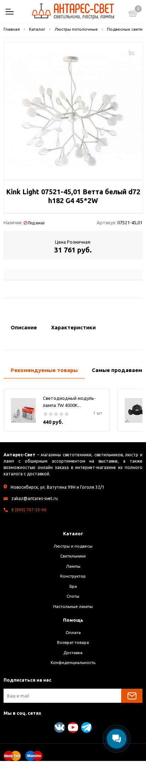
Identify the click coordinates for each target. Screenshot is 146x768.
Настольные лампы (73, 606)
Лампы (73, 566)
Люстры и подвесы (73, 546)
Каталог (73, 533)
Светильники (73, 556)
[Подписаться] (131, 696)
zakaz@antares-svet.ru (34, 498)
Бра (73, 586)
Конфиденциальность (73, 662)
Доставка (73, 652)
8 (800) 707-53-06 (28, 509)
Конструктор (73, 576)
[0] (133, 14)
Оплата (73, 632)
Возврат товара (73, 642)
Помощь (73, 619)
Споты (73, 596)
